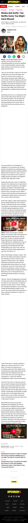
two (22, 446)
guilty (17, 446)
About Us (16, 520)
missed (12, 447)
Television (17, 6)
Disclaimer (15, 519)
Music (23, 6)
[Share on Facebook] (4, 57)
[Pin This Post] (18, 57)
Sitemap (22, 520)
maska (13, 446)
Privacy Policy (23, 519)
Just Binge (11, 10)
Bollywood (10, 6)
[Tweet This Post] (9, 57)
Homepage (3, 10)
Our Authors (22, 510)
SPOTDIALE (3, 6)
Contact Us (9, 520)
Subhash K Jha (11, 30)
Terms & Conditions (6, 519)
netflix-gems (5, 447)
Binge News (19, 10)
